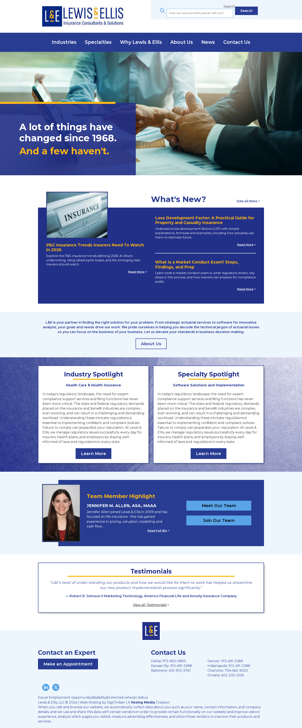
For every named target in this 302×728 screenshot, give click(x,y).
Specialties (98, 42)
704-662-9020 (236, 670)
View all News (246, 200)
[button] (246, 11)
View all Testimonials (149, 605)
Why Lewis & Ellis (141, 42)
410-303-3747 (180, 670)
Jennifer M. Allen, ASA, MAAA (121, 505)
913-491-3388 (181, 666)
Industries (64, 42)
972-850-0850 (174, 661)
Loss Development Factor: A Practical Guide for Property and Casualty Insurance (204, 220)
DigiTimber (116, 702)
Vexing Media (143, 702)
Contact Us (236, 42)
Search (229, 6)
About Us (181, 42)
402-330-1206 (232, 675)
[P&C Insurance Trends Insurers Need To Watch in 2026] (77, 217)
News (208, 42)
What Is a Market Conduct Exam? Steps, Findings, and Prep (197, 264)
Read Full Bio (157, 530)
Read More (136, 271)
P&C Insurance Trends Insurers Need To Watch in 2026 (95, 247)
